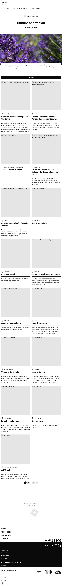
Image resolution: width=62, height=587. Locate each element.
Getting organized (32, 16)
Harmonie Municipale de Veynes (46, 263)
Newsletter (4, 553)
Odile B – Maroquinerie (15, 311)
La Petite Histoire (46, 311)
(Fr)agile (24, 8)
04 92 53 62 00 (5, 565)
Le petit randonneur (15, 409)
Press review (5, 555)
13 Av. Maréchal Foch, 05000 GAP (11, 562)
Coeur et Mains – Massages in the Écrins (15, 107)
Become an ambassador (8, 570)
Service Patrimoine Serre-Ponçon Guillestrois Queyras (46, 107)
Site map (3, 580)
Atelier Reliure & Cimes (15, 160)
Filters (31, 77)
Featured (7, 8)
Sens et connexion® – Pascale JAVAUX (15, 213)
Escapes (32, 8)
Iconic (38, 8)
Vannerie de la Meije (15, 360)
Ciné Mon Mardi (15, 263)
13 (33, 483)
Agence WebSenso (3, 583)
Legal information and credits (9, 577)
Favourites (16, 8)
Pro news (4, 558)
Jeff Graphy (15, 457)
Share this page (31, 505)
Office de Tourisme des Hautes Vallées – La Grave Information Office (46, 160)
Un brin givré (46, 409)
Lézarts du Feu (46, 360)
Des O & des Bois (46, 213)
